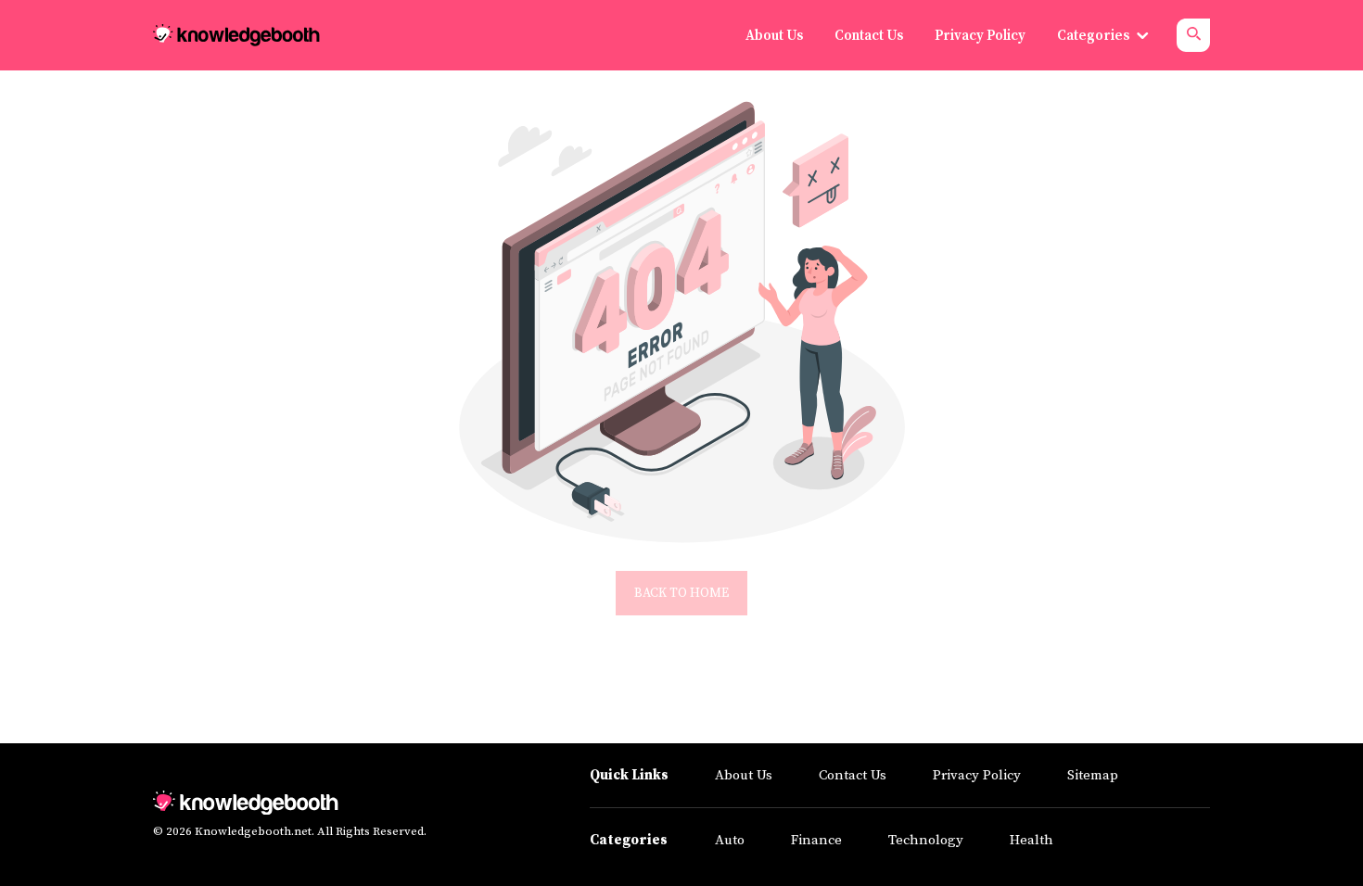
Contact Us (852, 775)
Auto (730, 840)
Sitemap (1092, 775)
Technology (925, 840)
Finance (816, 840)
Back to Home (681, 593)
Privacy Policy (977, 775)
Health (1031, 840)
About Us (743, 775)
